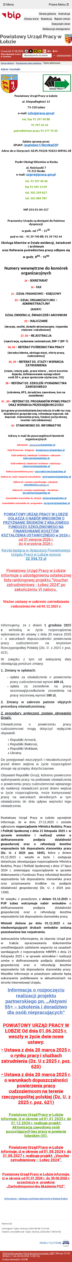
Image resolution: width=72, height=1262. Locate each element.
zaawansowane (64, 55)
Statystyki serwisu (13, 1253)
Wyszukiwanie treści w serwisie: (11, 55)
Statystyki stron (61, 24)
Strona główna (47, 13)
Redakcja (46, 19)
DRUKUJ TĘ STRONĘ (51, 1243)
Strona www (31, 19)
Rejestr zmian (62, 19)
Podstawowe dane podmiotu (28, 63)
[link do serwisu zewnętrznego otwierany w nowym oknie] (11, 15)
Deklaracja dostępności (56, 29)
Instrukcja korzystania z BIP (39, 1253)
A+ (49, 51)
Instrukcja (64, 13)
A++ (55, 51)
